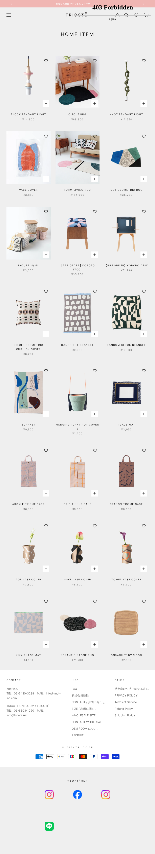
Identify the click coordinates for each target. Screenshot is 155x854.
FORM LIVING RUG (77, 189)
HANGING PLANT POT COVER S (77, 426)
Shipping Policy (125, 715)
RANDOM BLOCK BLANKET (126, 344)
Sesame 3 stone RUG (77, 655)
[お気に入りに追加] (46, 61)
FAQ (74, 688)
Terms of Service (126, 702)
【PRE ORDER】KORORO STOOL (77, 267)
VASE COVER (28, 189)
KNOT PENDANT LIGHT (126, 114)
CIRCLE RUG (77, 114)
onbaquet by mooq (126, 655)
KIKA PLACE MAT (28, 655)
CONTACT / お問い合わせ (88, 702)
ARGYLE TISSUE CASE (28, 504)
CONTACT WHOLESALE (87, 722)
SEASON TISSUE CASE (126, 504)
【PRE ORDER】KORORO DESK (126, 265)
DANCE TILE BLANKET (77, 344)
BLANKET (29, 424)
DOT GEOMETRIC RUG (126, 189)
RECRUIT (78, 735)
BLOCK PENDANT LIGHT (28, 114)
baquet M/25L (29, 265)
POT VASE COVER (28, 579)
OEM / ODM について (85, 728)
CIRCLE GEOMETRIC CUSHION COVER (28, 346)
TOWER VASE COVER (126, 579)
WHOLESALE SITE (83, 715)
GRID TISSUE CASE (78, 504)
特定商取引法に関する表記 (132, 688)
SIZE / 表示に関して (84, 708)
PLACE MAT (126, 424)
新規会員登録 (80, 695)
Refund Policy (124, 708)
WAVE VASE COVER (77, 579)
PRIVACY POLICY (126, 695)
